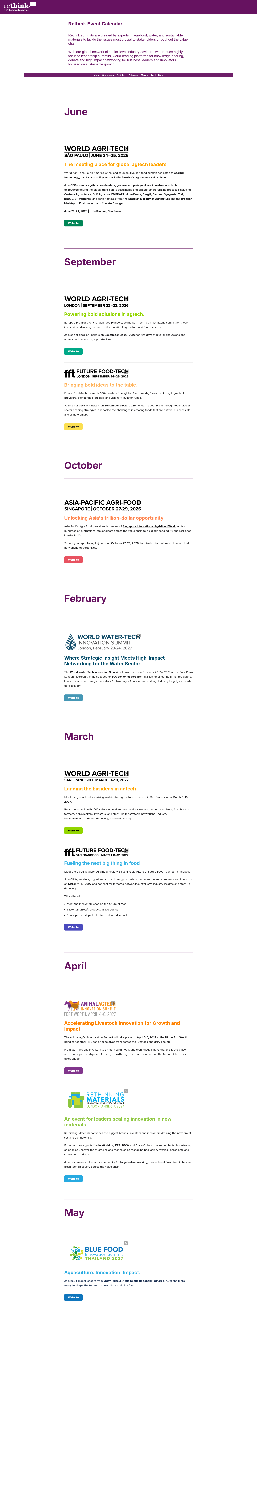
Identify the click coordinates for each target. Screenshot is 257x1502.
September (108, 75)
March (144, 75)
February (133, 75)
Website (73, 223)
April (153, 75)
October (121, 75)
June (97, 75)
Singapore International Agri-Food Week (149, 526)
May (160, 75)
